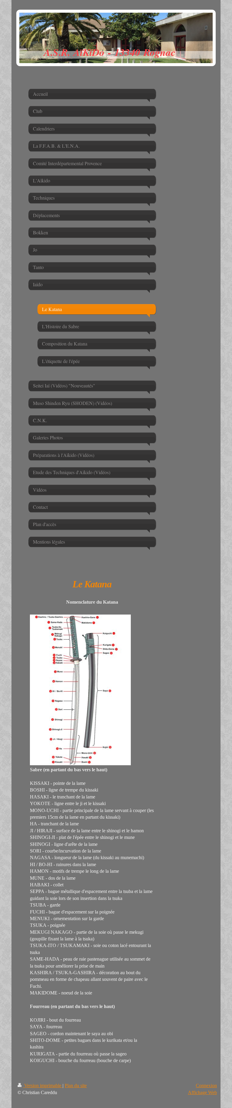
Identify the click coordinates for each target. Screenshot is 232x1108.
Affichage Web (202, 1092)
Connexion (206, 1085)
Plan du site (76, 1085)
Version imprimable (43, 1085)
